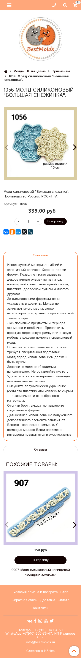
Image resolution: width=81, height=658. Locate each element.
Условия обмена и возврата (35, 592)
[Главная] (6, 71)
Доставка (47, 600)
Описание (40, 255)
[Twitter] (51, 621)
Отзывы (40, 449)
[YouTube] (46, 621)
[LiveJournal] (30, 231)
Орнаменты (61, 71)
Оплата (63, 600)
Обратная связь (24, 600)
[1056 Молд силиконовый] (40, 143)
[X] (24, 231)
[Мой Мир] (18, 231)
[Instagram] (40, 621)
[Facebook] (35, 621)
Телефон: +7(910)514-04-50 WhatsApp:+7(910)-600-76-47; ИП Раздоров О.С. (40, 634)
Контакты (40, 608)
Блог (64, 592)
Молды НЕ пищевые (29, 71)
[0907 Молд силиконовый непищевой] (40, 508)
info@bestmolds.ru (40, 642)
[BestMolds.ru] (40, 38)
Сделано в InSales (40, 651)
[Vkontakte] (29, 621)
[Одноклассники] (12, 231)
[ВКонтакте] (6, 231)
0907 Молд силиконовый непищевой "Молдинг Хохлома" (40, 572)
